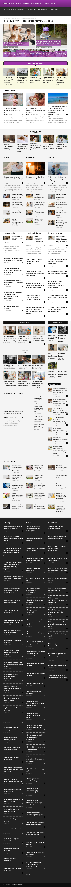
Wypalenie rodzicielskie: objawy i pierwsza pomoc (39, 212)
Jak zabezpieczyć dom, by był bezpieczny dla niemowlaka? (56, 656)
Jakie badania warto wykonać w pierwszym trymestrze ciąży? (35, 622)
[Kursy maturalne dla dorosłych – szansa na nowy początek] (6, 506)
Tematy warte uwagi (63, 885)
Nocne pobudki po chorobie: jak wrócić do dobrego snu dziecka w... (35, 179)
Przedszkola (6, 9)
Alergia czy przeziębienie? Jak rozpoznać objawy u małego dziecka (12, 591)
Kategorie (18, 3)
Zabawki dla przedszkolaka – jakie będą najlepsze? (61, 467)
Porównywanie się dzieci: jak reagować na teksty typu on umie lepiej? (57, 179)
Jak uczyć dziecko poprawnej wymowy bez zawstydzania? (37, 367)
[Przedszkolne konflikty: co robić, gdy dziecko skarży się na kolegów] (29, 204)
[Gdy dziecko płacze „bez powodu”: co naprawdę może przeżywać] (35, 99)
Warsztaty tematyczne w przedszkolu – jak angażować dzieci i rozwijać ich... (60, 508)
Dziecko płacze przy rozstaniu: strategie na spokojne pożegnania (62, 338)
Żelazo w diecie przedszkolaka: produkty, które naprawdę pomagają (60, 410)
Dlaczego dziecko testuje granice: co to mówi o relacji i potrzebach (13, 179)
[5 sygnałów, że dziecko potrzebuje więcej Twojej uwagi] (24, 359)
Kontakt (53, 3)
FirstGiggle (5, 183)
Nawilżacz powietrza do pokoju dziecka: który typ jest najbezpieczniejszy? (60, 401)
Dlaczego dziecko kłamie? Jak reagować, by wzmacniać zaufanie (13, 282)
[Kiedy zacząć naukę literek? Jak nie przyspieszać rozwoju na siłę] (10, 375)
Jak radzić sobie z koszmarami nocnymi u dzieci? (55, 612)
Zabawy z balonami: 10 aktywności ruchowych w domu (11, 110)
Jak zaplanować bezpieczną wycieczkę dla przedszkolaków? (24, 383)
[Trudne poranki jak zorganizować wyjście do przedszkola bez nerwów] (9, 53)
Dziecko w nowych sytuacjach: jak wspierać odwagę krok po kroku (52, 355)
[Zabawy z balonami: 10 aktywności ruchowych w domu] (13, 99)
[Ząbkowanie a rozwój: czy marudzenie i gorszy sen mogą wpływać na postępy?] (50, 390)
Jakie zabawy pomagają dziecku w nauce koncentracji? (11, 676)
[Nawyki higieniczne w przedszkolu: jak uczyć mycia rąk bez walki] (6, 196)
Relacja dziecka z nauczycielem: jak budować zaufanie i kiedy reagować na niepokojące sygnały (60, 450)
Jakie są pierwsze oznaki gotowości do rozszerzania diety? (57, 624)
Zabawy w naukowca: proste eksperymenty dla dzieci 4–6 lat (57, 298)
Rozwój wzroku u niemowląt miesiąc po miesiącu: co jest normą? (60, 430)
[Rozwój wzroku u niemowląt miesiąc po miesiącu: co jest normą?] (50, 429)
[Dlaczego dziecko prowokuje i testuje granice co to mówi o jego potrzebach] (29, 408)
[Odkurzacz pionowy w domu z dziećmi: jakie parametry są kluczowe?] (48, 72)
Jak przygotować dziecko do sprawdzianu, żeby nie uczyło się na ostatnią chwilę (61, 239)
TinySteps (6, 47)
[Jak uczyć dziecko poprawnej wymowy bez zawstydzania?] (38, 359)
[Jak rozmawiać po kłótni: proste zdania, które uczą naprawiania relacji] (63, 365)
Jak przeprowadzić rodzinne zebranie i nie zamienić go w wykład (9, 338)
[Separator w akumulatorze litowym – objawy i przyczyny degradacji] (52, 329)
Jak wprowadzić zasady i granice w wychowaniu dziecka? (11, 652)
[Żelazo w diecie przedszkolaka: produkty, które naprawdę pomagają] (50, 410)
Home (5, 3)
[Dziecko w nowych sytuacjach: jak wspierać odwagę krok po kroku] (52, 347)
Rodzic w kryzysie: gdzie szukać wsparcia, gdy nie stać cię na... (39, 418)
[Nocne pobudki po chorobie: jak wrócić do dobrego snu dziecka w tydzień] (35, 168)
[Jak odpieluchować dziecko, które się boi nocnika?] (6, 238)
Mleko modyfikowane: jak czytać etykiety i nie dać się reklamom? (17, 204)
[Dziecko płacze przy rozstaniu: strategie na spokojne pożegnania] (63, 330)
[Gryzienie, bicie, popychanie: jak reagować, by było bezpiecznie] (50, 439)
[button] (65, 3)
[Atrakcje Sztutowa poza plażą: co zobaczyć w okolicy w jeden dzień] (48, 139)
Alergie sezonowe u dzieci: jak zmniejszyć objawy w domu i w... (61, 204)
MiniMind (5, 114)
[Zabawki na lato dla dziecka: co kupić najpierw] (29, 220)
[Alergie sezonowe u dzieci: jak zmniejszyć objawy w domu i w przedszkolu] (51, 204)
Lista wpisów (26, 3)
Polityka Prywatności (37, 3)
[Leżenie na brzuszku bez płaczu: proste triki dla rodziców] (24, 330)
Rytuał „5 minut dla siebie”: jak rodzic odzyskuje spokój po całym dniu (12, 270)
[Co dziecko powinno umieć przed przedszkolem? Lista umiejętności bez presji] (50, 419)
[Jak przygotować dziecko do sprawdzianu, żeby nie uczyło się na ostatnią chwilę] (51, 238)
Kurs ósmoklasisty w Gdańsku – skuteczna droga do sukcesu (39, 495)
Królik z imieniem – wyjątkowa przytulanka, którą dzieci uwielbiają (39, 506)
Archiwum (11, 3)
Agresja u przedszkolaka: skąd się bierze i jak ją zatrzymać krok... (13, 413)
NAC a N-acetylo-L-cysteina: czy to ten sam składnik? (39, 467)
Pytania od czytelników (17, 9)
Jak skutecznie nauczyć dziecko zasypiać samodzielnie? (34, 737)
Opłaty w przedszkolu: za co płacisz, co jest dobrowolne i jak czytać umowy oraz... (35, 286)
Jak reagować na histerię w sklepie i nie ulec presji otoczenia (39, 196)
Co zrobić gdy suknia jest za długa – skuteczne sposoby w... (39, 426)
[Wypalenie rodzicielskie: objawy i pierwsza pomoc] (29, 212)
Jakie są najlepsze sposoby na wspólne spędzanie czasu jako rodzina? (13, 769)
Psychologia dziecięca (30, 9)
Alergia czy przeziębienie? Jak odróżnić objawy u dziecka (34, 262)
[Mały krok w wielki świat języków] (51, 477)
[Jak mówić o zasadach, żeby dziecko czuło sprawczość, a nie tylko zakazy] (29, 238)
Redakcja (47, 3)
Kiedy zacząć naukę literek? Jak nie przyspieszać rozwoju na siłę (13, 539)
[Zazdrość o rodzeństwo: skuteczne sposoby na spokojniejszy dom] (6, 220)
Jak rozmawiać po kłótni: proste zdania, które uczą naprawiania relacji (62, 373)
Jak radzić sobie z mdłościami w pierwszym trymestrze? (34, 803)
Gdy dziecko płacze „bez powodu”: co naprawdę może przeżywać (35, 110)
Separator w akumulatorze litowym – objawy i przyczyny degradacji (52, 337)
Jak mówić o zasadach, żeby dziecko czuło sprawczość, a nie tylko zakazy (38, 239)
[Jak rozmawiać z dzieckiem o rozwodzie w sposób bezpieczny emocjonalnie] (51, 222)
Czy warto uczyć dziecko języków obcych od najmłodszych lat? (34, 864)
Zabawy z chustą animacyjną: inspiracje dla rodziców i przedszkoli (57, 262)
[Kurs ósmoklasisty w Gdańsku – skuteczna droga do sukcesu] (29, 495)
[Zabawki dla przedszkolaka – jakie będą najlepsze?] (9, 139)
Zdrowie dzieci (7, 14)
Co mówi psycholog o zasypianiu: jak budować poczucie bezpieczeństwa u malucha (22, 148)
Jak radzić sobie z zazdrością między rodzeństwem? (32, 791)
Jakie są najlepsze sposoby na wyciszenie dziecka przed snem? (13, 664)
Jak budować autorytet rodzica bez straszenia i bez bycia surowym (35, 274)
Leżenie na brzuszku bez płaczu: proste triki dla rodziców (24, 338)
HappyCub (50, 114)
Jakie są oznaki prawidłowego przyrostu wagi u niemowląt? (58, 600)
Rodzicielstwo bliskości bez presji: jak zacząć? (61, 146)
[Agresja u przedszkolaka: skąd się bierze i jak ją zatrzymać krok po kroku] (13, 402)
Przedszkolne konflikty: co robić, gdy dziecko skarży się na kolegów (39, 204)
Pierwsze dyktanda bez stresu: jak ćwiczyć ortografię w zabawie (33, 298)
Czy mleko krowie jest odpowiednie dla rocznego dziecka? (12, 688)
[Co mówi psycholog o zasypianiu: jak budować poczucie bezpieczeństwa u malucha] (22, 139)
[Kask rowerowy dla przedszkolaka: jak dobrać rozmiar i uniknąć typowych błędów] (51, 34)
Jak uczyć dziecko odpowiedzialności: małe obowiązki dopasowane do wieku (61, 80)
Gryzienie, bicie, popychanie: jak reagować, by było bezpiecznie (60, 439)
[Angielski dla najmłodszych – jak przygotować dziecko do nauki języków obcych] (51, 495)
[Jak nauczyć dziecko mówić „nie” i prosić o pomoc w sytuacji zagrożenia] (35, 72)
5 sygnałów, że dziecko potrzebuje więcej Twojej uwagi (24, 367)
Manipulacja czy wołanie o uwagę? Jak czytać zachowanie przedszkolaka (8, 80)
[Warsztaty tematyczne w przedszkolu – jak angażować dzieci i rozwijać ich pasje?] (51, 506)
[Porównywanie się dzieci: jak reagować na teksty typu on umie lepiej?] (58, 168)
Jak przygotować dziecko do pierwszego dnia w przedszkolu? (35, 654)
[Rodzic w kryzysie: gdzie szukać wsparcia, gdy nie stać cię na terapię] (29, 418)
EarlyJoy (27, 114)
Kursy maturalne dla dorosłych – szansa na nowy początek (17, 506)
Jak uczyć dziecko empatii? (35, 683)
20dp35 (28, 875)
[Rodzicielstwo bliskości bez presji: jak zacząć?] (62, 139)
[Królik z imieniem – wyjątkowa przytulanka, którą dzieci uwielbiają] (29, 506)
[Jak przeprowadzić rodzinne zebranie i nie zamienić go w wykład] (9, 330)
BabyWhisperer (51, 183)
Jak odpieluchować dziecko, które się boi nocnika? (17, 238)
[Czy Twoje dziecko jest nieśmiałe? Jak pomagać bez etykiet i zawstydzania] (39, 330)
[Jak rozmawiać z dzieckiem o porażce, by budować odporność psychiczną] (63, 347)
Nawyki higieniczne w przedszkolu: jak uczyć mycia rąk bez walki (17, 196)
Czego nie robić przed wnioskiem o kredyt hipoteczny (17, 212)
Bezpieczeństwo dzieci (43, 9)
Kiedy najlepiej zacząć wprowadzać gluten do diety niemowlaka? (35, 759)
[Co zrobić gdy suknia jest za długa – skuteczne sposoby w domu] (29, 426)
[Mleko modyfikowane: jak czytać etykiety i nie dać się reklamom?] (6, 204)
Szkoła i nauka (54, 9)
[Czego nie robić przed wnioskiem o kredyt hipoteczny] (6, 212)
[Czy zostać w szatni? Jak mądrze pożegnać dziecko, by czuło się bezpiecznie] (35, 138)
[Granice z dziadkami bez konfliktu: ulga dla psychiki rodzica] (51, 196)
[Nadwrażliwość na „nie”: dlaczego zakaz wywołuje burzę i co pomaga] (51, 212)
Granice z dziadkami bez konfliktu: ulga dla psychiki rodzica (61, 196)
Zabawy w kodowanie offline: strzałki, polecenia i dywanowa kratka (57, 309)
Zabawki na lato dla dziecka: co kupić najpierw (38, 221)
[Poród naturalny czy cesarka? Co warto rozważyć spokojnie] (10, 359)
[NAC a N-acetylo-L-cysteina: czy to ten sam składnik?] (48, 53)
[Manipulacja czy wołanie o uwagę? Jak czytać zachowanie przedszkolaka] (9, 72)
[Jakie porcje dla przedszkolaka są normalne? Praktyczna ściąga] (29, 398)
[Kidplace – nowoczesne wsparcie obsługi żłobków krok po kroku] (6, 495)
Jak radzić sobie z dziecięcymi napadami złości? (33, 715)
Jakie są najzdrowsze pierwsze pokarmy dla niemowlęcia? (33, 529)
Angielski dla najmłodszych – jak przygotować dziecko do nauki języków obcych (61, 497)
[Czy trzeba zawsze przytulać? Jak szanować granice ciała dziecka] (22, 72)
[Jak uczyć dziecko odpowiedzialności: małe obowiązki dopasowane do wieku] (62, 72)
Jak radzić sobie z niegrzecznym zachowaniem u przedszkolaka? (35, 703)
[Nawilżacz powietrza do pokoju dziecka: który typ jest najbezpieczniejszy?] (50, 401)
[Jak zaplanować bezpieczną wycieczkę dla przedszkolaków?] (24, 375)
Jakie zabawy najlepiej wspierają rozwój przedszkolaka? (33, 590)
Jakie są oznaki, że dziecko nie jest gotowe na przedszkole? (57, 548)
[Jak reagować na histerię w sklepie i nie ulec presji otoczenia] (29, 196)
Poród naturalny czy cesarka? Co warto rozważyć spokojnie (9, 367)
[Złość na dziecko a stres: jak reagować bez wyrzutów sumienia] (19, 34)
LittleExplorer (39, 47)
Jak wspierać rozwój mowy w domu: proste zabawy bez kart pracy (13, 579)
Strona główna (6, 18)
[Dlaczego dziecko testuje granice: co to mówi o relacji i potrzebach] (13, 168)
